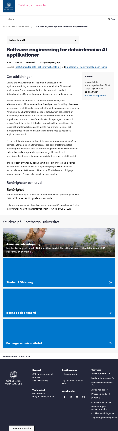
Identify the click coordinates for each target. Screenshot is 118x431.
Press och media (99, 393)
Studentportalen (101, 373)
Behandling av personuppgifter (99, 407)
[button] (52, 19)
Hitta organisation (70, 373)
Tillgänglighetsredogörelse (104, 417)
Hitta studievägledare (95, 95)
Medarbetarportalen (103, 377)
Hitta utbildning (25, 26)
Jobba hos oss (98, 389)
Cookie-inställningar (101, 413)
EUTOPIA (96, 397)
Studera (11, 26)
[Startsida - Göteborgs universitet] (13, 378)
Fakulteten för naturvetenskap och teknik (86, 66)
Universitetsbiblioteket (103, 382)
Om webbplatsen (100, 402)
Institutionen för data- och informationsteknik (38, 66)
